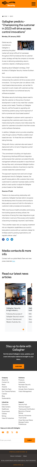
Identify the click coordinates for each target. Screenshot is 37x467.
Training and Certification (26, 409)
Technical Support (24, 407)
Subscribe (18, 366)
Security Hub (22, 405)
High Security (22, 387)
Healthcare (5, 409)
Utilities (4, 414)
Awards (4, 387)
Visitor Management (25, 391)
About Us (5, 380)
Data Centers (6, 407)
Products (21, 380)
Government (6, 411)
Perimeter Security (24, 385)
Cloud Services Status (25, 420)
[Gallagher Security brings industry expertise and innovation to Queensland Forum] (15, 294)
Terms (25, 456)
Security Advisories (24, 416)
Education (5, 405)
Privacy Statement (15, 456)
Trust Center (22, 418)
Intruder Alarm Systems (26, 389)
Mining (4, 416)
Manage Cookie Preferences (23, 423)
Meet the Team (6, 389)
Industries (21, 382)
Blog (3, 396)
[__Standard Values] (3, 432)
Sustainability (6, 398)
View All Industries (8, 418)
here (13, 261)
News (11, 16)
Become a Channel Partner (24, 412)
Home (5, 16)
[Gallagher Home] (8, 4)
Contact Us (5, 382)
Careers (4, 394)
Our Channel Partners (8, 391)
